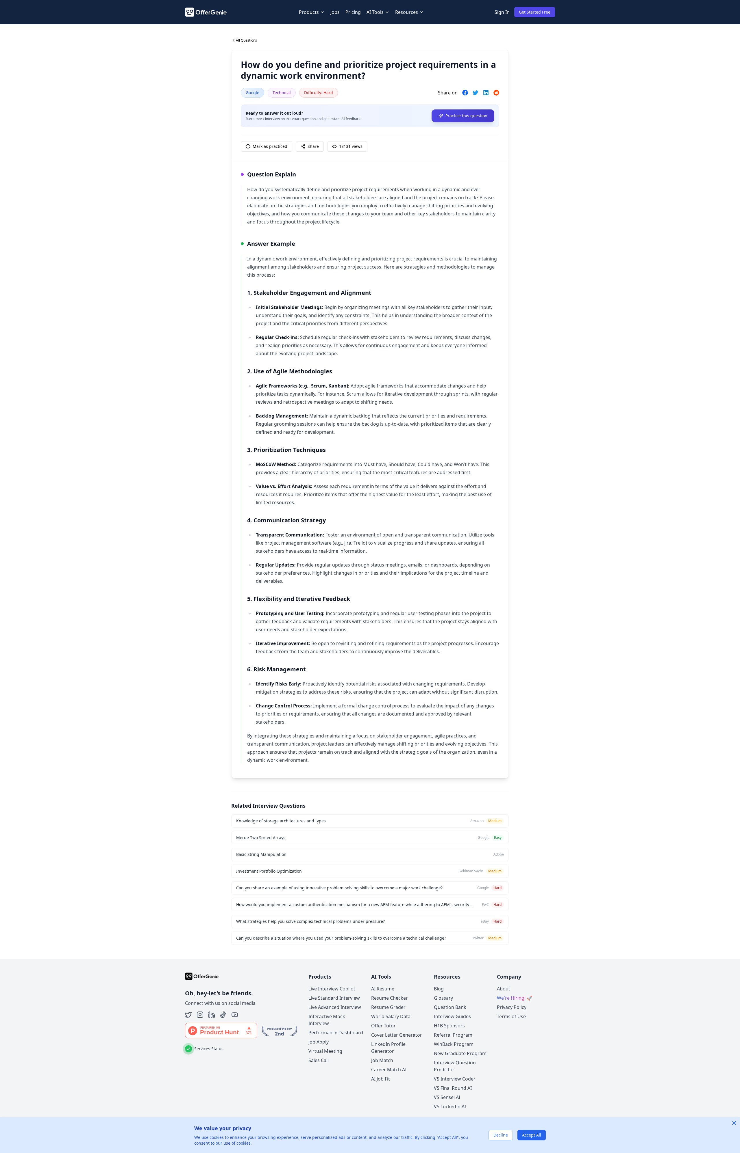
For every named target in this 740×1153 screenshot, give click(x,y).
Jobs (335, 12)
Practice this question (466, 115)
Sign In (502, 12)
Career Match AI (388, 1069)
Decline (500, 1135)
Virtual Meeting (325, 1051)
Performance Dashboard (335, 1032)
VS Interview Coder (455, 1079)
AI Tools (375, 12)
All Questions (246, 40)
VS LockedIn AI (450, 1106)
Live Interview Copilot (331, 989)
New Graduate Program (460, 1053)
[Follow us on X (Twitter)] (188, 1014)
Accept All (531, 1135)
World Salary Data (390, 1016)
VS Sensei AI (447, 1097)
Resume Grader (388, 1007)
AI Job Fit (380, 1079)
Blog (439, 989)
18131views (350, 146)
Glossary (443, 998)
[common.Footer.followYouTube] (234, 1014)
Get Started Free (534, 12)
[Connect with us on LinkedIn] (211, 1014)
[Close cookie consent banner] (734, 1123)
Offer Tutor (383, 1025)
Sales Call (318, 1060)
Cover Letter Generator (396, 1035)
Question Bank (450, 1007)
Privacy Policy (511, 1007)
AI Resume (382, 989)
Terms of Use (511, 1016)
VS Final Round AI (453, 1088)
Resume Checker (389, 998)
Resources (406, 12)
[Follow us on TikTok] (223, 1014)
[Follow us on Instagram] (200, 1014)
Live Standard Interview (334, 998)
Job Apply (318, 1042)
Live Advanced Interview (334, 1007)
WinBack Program (453, 1044)
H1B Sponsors (449, 1025)
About (503, 989)
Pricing (353, 12)
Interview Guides (452, 1016)
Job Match (382, 1060)
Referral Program (453, 1035)
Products (309, 12)
